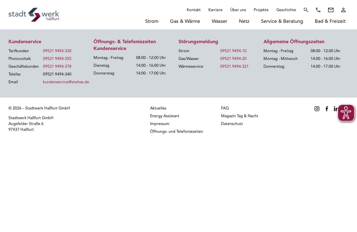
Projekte (261, 10)
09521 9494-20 (233, 58)
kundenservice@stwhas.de (66, 82)
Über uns (238, 10)
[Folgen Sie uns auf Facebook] (326, 108)
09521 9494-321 (234, 66)
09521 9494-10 (233, 51)
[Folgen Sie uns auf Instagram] (316, 108)
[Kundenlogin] (343, 10)
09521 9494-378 (57, 66)
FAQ (225, 108)
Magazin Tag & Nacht (239, 116)
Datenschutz (232, 123)
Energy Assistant (164, 116)
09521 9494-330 (57, 51)
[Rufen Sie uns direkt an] (318, 10)
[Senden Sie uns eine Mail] (330, 10)
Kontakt (194, 10)
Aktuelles (158, 108)
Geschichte (286, 10)
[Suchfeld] (306, 10)
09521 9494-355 (57, 58)
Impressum (160, 123)
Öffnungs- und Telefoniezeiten (176, 131)
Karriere (215, 10)
